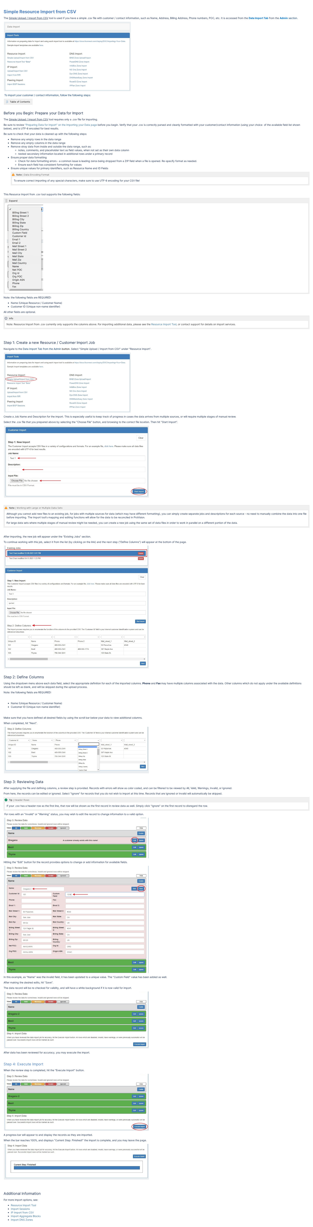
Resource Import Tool (163, 324)
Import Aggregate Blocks (26, 1216)
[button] (18, 102)
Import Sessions (20, 1208)
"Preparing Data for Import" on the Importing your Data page (61, 124)
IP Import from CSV (22, 1212)
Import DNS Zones (22, 1219)
